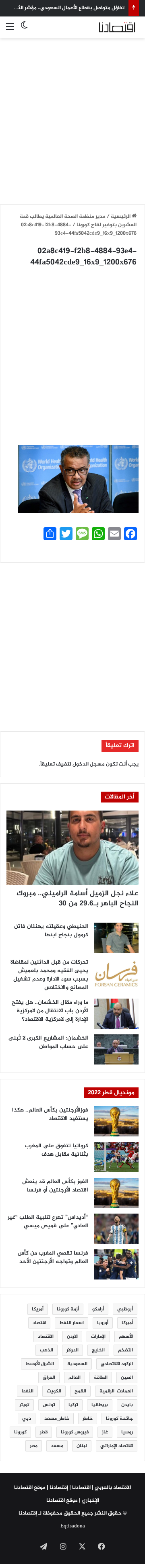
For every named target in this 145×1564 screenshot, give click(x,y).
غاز (105, 1432)
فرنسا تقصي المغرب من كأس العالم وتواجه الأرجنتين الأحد (53, 1257)
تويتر (24, 1405)
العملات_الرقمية (116, 1391)
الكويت (54, 1391)
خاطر (88, 1419)
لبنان (82, 1446)
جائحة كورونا (119, 1419)
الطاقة (101, 1378)
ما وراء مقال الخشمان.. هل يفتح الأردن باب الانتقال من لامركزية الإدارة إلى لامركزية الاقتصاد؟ (50, 1011)
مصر (33, 1446)
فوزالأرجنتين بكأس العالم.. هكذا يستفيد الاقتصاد (50, 1114)
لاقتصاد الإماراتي (116, 1446)
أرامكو (98, 1309)
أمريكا (38, 1309)
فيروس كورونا (75, 1432)
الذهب (46, 1350)
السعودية (77, 1364)
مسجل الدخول (88, 764)
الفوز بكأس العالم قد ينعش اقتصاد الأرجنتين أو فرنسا (55, 1186)
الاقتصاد (46, 1337)
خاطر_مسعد (56, 1419)
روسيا (127, 1432)
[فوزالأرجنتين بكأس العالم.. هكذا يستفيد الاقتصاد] (116, 1121)
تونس (49, 1405)
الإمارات (98, 1337)
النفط (27, 1391)
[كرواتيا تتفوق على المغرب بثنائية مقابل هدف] (116, 1157)
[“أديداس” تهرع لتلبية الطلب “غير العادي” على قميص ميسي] (116, 1229)
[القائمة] (10, 30)
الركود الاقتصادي (117, 1364)
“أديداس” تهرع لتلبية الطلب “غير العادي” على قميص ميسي (48, 1221)
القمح (80, 1391)
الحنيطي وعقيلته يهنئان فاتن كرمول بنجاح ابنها (51, 931)
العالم (74, 1378)
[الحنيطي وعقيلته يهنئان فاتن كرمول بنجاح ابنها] (116, 938)
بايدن (127, 1405)
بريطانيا (99, 1405)
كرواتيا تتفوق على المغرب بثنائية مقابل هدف (56, 1150)
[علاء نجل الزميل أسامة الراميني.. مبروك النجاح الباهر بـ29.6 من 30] (72, 848)
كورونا (20, 1432)
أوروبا (102, 1323)
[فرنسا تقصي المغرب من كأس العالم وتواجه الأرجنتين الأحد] (116, 1264)
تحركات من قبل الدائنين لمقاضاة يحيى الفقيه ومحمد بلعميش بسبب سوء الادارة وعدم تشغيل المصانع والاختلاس (49, 975)
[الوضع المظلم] (24, 30)
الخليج (98, 1350)
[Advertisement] (72, 116)
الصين (127, 1378)
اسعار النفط (71, 1323)
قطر (44, 1432)
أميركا (127, 1323)
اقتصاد (39, 1323)
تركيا (73, 1405)
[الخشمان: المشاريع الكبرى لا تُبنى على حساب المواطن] (116, 1049)
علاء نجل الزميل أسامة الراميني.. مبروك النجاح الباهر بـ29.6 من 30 (78, 899)
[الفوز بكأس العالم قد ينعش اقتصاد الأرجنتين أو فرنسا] (116, 1193)
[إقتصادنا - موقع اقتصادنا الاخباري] (107, 27)
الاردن (72, 1337)
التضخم (125, 1350)
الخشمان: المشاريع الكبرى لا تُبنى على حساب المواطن (48, 1042)
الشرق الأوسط (39, 1364)
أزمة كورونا (68, 1309)
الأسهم (126, 1337)
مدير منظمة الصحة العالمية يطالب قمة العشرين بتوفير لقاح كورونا (78, 220)
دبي (26, 1419)
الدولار (72, 1350)
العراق (49, 1378)
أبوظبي (125, 1309)
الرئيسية (121, 216)
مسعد (57, 1446)
